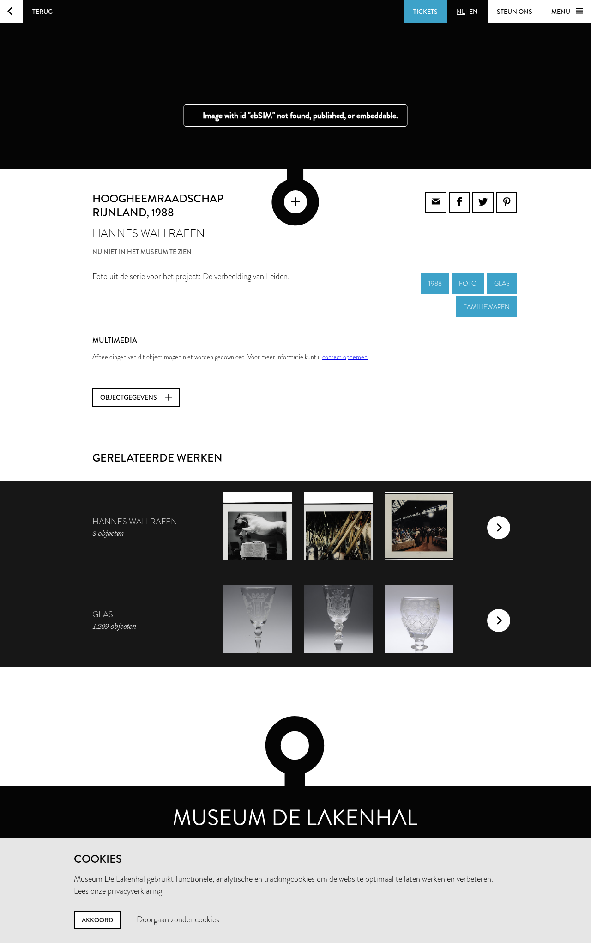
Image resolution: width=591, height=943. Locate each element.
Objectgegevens (129, 397)
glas (502, 283)
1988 (435, 283)
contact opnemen (345, 356)
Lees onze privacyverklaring (118, 891)
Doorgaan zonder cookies (178, 919)
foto (468, 283)
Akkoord (97, 920)
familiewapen (486, 306)
